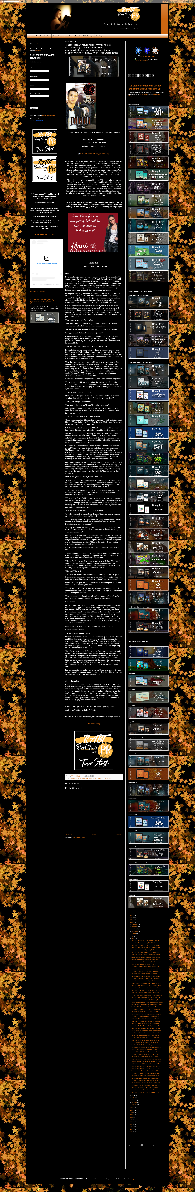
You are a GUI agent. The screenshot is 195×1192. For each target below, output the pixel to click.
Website (32, 85)
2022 (131, 1107)
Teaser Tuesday (107, 778)
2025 (131, 917)
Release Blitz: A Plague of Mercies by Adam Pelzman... (146, 1061)
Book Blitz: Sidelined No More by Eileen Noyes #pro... (146, 1040)
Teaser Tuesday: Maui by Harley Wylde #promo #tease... (147, 1002)
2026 (131, 915)
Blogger (133, 1179)
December (135, 924)
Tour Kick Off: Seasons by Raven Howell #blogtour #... (146, 1047)
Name (32, 67)
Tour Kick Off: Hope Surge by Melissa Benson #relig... (146, 966)
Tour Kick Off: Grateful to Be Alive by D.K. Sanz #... (145, 1011)
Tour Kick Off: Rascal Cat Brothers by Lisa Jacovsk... (146, 1080)
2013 (131, 1129)
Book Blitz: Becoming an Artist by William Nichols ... (146, 1087)
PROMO (95, 778)
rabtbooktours (49, 285)
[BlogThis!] (87, 776)
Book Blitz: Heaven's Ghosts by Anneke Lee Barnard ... (146, 1090)
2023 (131, 922)
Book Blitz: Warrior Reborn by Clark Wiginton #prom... (146, 954)
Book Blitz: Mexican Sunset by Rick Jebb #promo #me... (147, 943)
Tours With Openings (86, 36)
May (133, 1095)
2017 (131, 1119)
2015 (131, 1124)
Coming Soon (73, 778)
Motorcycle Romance (87, 778)
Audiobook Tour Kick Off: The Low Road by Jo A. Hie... (146, 1064)
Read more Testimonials (44, 234)
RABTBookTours (37, 285)
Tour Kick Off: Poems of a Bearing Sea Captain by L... (146, 978)
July (133, 936)
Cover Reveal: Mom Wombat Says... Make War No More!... (148, 983)
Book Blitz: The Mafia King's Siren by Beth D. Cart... (146, 940)
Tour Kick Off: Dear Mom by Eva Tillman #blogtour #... (146, 1009)
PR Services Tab (144, 94)
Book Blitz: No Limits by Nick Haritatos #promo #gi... (146, 1021)
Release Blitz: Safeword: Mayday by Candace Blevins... (147, 995)
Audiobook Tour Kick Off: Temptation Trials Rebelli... (146, 957)
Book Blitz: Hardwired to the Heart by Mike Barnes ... (146, 992)
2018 (131, 1117)
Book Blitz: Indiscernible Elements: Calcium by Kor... (146, 1000)
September (135, 931)
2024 (131, 919)
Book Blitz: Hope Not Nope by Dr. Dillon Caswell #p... (146, 945)
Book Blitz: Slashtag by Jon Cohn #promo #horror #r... (146, 1059)
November (135, 926)
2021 (131, 1110)
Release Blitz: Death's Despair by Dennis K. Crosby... (146, 1068)
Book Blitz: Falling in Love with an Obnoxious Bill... (145, 988)
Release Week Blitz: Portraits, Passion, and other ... (146, 1052)
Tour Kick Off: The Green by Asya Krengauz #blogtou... (146, 1014)
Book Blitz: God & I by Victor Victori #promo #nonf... (145, 952)
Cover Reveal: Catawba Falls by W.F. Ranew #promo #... (147, 1004)
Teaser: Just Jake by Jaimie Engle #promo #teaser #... (146, 1035)
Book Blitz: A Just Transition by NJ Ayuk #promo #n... (146, 1092)
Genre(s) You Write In (36, 94)
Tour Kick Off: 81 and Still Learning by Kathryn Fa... (145, 973)
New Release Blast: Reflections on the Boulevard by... (146, 1033)
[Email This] (85, 776)
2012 (131, 1131)
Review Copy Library (59, 36)
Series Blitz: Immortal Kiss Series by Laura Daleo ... (146, 959)
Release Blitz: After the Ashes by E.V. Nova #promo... (146, 1038)
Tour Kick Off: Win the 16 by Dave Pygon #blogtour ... (146, 971)
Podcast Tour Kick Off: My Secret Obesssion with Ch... (146, 969)
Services (47, 36)
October (134, 929)
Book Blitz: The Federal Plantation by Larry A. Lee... (146, 1019)
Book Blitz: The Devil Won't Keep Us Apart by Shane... (146, 1028)
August (134, 933)
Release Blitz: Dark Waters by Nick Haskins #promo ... (146, 1066)
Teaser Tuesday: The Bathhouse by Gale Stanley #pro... (147, 962)
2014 (131, 1126)
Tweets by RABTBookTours (37, 291)
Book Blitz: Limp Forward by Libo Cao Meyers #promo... (147, 985)
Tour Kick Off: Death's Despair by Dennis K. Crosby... (146, 1075)
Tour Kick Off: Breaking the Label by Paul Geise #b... (146, 1016)
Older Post (119, 835)
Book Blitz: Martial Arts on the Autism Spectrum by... (145, 1023)
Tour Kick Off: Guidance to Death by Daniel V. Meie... (146, 1073)
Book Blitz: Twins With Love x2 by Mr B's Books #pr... (146, 981)
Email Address (34, 76)
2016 (131, 1122)
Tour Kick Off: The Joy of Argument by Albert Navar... (146, 976)
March (133, 1100)
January (134, 1105)
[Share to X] (89, 776)
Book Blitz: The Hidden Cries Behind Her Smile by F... (146, 997)
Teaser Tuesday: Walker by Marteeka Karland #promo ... (147, 1071)
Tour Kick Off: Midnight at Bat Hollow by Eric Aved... (145, 1054)
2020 (131, 1112)
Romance (100, 778)
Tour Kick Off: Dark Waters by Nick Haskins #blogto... (146, 1078)
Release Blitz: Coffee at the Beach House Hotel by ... (146, 964)
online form (39, 44)
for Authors (38, 50)
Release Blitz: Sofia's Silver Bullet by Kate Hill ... (145, 1049)
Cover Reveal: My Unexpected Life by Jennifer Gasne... (147, 1030)
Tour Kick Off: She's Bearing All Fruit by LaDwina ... (145, 1056)
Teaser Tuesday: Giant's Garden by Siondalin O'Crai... (146, 1042)
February (134, 1102)
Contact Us (72, 36)
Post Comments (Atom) (79, 837)
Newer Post (69, 835)
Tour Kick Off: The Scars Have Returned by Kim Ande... (146, 1083)
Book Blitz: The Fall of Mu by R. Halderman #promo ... (146, 947)
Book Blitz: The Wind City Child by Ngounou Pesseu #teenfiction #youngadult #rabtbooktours (42, 302)
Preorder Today (94, 724)
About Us (38, 36)
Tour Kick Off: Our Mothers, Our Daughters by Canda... (146, 1045)
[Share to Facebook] (91, 776)
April (133, 1097)
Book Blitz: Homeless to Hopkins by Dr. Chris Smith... (146, 950)
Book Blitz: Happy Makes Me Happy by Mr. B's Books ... (147, 990)
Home (30, 36)
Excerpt (79, 778)
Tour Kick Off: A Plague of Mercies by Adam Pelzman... (146, 1007)
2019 (131, 1115)
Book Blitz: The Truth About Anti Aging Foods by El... (146, 1026)
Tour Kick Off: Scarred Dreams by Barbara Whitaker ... (146, 1085)
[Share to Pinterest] (93, 776)
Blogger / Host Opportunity (49, 115)
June (133, 938)
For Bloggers (100, 36)
